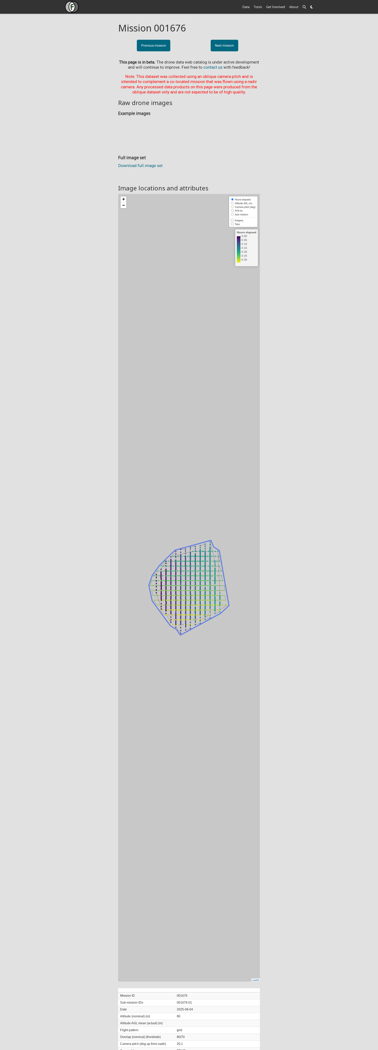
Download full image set (140, 165)
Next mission (224, 45)
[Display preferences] (311, 7)
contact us (212, 67)
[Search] (304, 7)
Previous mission (153, 45)
